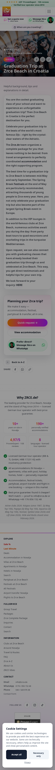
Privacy (27, 762)
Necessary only (38, 754)
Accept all (16, 754)
